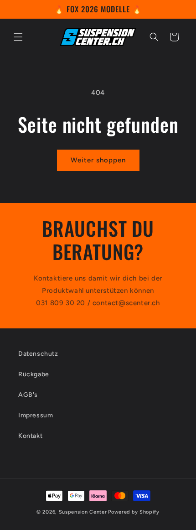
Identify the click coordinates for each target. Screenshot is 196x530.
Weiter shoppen (98, 160)
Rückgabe (33, 374)
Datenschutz (38, 354)
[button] (18, 37)
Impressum (35, 415)
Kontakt (30, 436)
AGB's (28, 395)
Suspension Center (83, 512)
